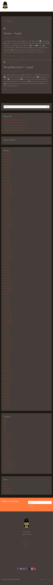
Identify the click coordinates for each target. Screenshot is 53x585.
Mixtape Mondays (8, 438)
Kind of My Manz (8, 436)
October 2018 (7, 381)
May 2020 (6, 330)
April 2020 (6, 333)
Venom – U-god (12, 33)
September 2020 (8, 320)
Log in (5, 483)
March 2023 (7, 241)
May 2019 (6, 362)
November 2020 (8, 315)
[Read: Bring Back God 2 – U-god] (11, 62)
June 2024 (6, 201)
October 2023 (7, 222)
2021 (5, 428)
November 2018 (8, 378)
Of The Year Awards (9, 454)
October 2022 (7, 254)
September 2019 (8, 351)
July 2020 (6, 325)
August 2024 (7, 196)
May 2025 (6, 172)
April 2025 (6, 175)
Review (5, 457)
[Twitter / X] (29, 569)
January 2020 (7, 341)
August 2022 (7, 259)
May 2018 (6, 394)
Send (31, 506)
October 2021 (7, 286)
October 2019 (7, 349)
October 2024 (7, 191)
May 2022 (6, 267)
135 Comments (7, 37)
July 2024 (6, 199)
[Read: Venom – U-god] (8, 29)
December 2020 (8, 312)
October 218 (7, 407)
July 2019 (6, 357)
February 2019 (7, 370)
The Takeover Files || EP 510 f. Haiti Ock (14, 130)
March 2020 (7, 336)
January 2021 (7, 309)
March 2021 (7, 304)
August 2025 (7, 164)
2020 (5, 425)
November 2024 (8, 188)
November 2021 (8, 283)
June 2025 (6, 170)
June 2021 (6, 296)
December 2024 (8, 185)
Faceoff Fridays (8, 433)
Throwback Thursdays (9, 467)
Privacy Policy (26, 543)
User (26, 548)
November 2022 (8, 251)
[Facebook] (24, 569)
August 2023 (7, 228)
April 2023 (6, 238)
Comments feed (8, 488)
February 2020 (7, 338)
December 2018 (8, 375)
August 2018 (7, 386)
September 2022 (8, 257)
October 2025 (7, 159)
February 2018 (7, 402)
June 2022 (6, 264)
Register (26, 546)
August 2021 (7, 291)
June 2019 (6, 359)
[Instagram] (26, 569)
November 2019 (8, 346)
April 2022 (6, 270)
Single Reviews (7, 459)
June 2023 (6, 233)
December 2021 (8, 280)
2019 (5, 422)
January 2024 (7, 214)
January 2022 (7, 278)
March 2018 (7, 399)
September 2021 (8, 288)
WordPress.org (7, 491)
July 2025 (6, 167)
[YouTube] (21, 569)
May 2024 (6, 204)
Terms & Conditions (26, 541)
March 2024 (7, 209)
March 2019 (7, 367)
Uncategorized (7, 470)
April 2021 (6, 301)
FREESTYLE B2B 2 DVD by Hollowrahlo (14, 125)
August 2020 (7, 322)
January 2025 (7, 183)
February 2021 (7, 307)
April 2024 (6, 206)
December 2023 (8, 217)
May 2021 (6, 299)
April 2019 (6, 365)
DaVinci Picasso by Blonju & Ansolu (13, 120)
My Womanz (7, 444)
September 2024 (8, 193)
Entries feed (7, 486)
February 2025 (7, 180)
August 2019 (7, 354)
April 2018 (6, 396)
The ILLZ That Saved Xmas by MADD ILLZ (15, 122)
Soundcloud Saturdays (10, 465)
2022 (5, 430)
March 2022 (7, 272)
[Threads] (32, 569)
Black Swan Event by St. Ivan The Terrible (15, 127)
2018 (5, 420)
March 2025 (7, 177)
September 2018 (8, 383)
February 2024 (7, 212)
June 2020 (6, 328)
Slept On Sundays (8, 462)
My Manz (14, 37)
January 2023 (7, 246)
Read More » (7, 56)
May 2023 (6, 235)
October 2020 (7, 317)
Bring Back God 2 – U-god (18, 67)
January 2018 (7, 404)
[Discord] (18, 569)
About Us (26, 539)
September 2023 (8, 225)
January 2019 (7, 373)
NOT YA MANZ (5, 9)
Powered (39, 579)
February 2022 (7, 275)
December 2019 (8, 344)
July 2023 (6, 230)
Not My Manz (7, 449)
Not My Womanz (8, 451)
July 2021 (6, 293)
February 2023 (7, 243)
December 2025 (8, 154)
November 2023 (8, 220)
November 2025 (8, 156)
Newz (5, 446)
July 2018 (6, 388)
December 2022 (8, 249)
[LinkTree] (35, 569)
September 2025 (8, 162)
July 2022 (6, 262)
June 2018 (6, 391)
